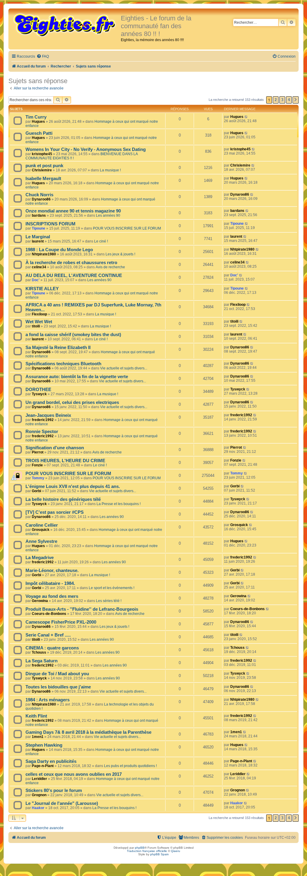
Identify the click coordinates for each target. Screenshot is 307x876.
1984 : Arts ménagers (47, 699)
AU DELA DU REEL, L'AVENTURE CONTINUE (73, 275)
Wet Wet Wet (38, 321)
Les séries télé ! (108, 601)
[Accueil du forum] (65, 24)
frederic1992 (43, 420)
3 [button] (282, 100)
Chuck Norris (39, 194)
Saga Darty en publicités (50, 761)
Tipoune (38, 228)
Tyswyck (39, 394)
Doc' (36, 280)
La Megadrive (39, 557)
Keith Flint (36, 716)
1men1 (37, 737)
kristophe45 (42, 154)
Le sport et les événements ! (111, 588)
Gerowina (40, 601)
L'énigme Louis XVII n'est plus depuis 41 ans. (72, 486)
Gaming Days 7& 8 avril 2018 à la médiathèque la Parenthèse (88, 732)
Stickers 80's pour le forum (53, 790)
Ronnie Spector (41, 431)
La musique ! (110, 170)
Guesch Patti (38, 133)
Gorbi (36, 491)
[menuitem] (43, 57)
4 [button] (289, 100)
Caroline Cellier (41, 525)
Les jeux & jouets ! (120, 254)
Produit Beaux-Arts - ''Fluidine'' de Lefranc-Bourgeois (81, 609)
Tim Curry (35, 117)
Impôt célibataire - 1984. (50, 583)
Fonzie (37, 465)
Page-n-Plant (43, 766)
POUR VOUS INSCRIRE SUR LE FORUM (127, 228)
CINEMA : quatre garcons (52, 648)
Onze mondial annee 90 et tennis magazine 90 (73, 211)
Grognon (39, 795)
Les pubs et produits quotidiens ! (130, 766)
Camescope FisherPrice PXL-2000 (60, 622)
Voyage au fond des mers (51, 596)
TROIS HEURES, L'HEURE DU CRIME (65, 460)
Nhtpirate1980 (44, 254)
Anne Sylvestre (41, 541)
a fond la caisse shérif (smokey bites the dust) (73, 334)
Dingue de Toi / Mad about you (57, 673)
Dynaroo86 (41, 199)
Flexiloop (39, 314)
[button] (296, 100)
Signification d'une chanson (54, 447)
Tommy (38, 478)
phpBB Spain (159, 854)
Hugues (38, 121)
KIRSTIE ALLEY (42, 288)
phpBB (140, 847)
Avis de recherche (110, 267)
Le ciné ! (101, 241)
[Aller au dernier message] (246, 117)
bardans (39, 215)
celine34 (39, 267)
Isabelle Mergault (43, 178)
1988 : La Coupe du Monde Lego (59, 249)
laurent (38, 241)
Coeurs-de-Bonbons (49, 614)
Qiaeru (175, 851)
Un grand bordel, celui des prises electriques (72, 402)
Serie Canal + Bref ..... (48, 635)
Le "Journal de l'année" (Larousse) (61, 803)
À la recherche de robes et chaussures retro (71, 262)
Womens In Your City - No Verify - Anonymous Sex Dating (85, 149)
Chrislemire (42, 170)
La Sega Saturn (41, 660)
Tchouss (39, 652)
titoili (36, 326)
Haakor (38, 808)
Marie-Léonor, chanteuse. (52, 570)
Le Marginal (37, 236)
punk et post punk (44, 165)
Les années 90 (108, 215)
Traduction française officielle (147, 851)
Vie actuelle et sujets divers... (123, 368)
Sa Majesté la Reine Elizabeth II (58, 347)
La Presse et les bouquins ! (119, 504)
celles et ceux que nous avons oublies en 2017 (73, 774)
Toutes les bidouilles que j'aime (58, 687)
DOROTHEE (38, 389)
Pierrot (37, 452)
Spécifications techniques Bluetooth (63, 363)
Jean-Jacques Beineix (48, 415)
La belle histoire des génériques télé (63, 499)
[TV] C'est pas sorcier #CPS (54, 512)
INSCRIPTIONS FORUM (50, 223)
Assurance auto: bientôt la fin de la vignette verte (76, 376)
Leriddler (39, 779)
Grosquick (40, 530)
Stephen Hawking (43, 745)
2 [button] (276, 100)
